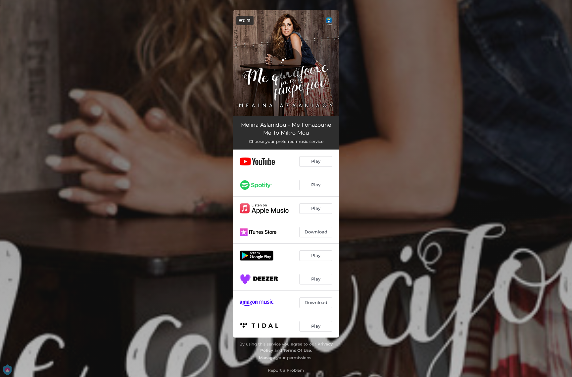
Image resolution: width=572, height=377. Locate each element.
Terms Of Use (297, 350)
